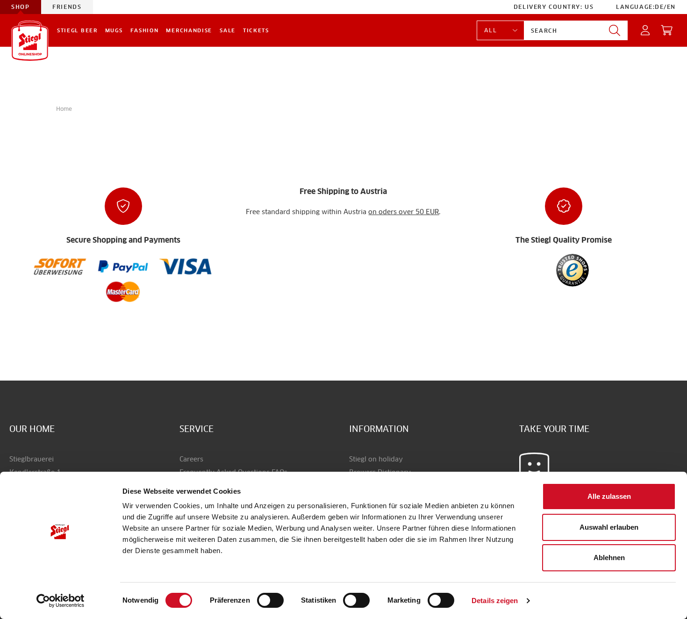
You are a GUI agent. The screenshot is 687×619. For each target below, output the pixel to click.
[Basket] (667, 31)
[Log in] (645, 31)
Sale (228, 30)
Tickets (256, 30)
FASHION (144, 30)
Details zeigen (495, 601)
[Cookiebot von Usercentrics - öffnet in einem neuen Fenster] (60, 601)
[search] (614, 31)
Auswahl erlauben (609, 527)
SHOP (20, 6)
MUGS (114, 30)
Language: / (646, 6)
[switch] (270, 600)
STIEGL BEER (77, 30)
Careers (191, 459)
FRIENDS (67, 6)
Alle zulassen (609, 496)
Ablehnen (609, 557)
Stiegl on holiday (376, 459)
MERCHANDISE (189, 30)
